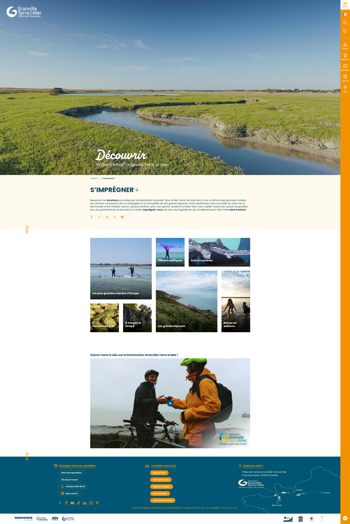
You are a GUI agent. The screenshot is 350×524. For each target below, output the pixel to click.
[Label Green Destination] (287, 518)
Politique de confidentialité (166, 507)
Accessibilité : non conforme (221, 507)
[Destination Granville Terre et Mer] (24, 12)
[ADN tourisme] (55, 518)
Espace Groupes (161, 486)
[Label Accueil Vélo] (301, 518)
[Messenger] (345, 518)
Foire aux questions (71, 472)
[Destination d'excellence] (311, 518)
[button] (345, 22)
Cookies (186, 507)
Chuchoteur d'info (162, 500)
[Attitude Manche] (42, 518)
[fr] (345, 14)
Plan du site (198, 507)
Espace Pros (159, 472)
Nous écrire (72, 493)
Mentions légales (141, 507)
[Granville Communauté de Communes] (68, 518)
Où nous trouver (69, 479)
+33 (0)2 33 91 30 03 (75, 486)
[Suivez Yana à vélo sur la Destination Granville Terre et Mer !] (170, 403)
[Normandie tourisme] (23, 518)
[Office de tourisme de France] (322, 518)
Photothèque (160, 493)
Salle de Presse (161, 479)
